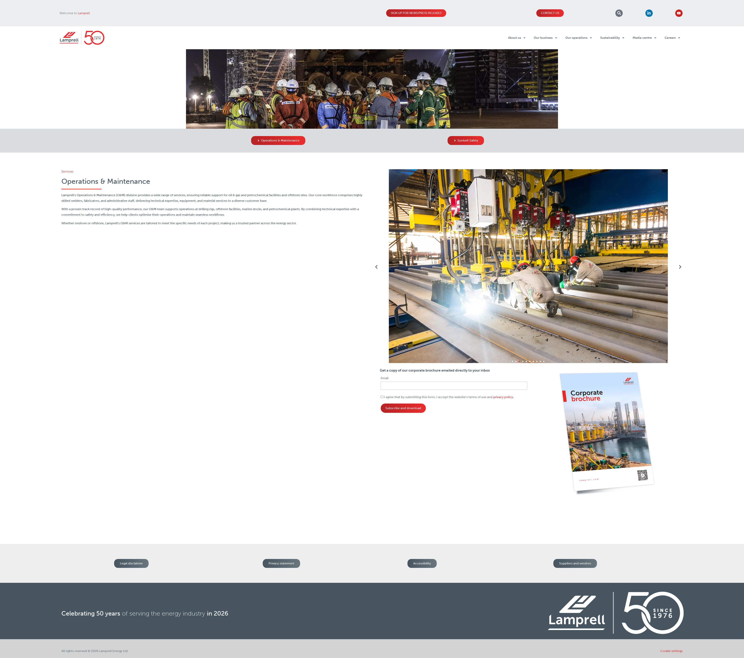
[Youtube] (679, 13)
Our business (543, 38)
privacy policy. (503, 397)
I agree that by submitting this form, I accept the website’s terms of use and (448, 397)
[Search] (619, 13)
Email (384, 378)
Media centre (642, 38)
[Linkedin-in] (649, 13)
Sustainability (610, 38)
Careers (670, 38)
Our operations (576, 38)
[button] (376, 266)
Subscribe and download (403, 408)
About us (514, 38)
